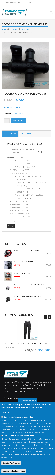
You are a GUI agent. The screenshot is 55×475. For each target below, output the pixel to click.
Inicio (4, 29)
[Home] (27, 374)
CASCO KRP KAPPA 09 (23, 262)
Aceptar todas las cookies (14, 471)
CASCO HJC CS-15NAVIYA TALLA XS (29, 285)
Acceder (7, 2)
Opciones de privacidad (27, 400)
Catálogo (14, 29)
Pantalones (9, 347)
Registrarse (13, 2)
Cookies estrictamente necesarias (18, 417)
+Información (27, 134)
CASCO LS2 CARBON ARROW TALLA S (30, 296)
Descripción (10, 134)
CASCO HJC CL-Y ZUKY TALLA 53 (28, 250)
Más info (5, 412)
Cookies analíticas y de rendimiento (18, 436)
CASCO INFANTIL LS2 (23, 273)
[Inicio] (19, 12)
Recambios (25, 29)
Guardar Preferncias (11, 463)
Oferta (10, 226)
